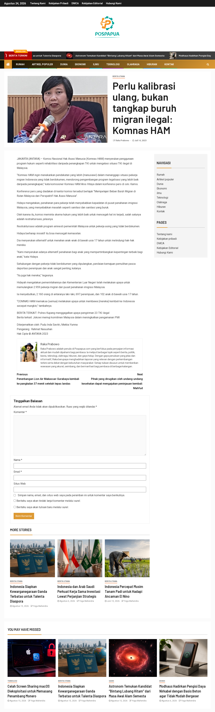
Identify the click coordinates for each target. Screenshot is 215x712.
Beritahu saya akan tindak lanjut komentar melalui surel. (48, 500)
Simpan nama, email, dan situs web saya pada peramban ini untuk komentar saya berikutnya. (71, 495)
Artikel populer (42, 64)
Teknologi (113, 64)
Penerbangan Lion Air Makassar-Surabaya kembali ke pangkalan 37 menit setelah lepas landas (48, 379)
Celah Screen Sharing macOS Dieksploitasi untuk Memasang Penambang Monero (30, 691)
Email (18, 471)
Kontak (169, 64)
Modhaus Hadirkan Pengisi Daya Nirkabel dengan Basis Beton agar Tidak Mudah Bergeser (182, 691)
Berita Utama (119, 76)
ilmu (96, 64)
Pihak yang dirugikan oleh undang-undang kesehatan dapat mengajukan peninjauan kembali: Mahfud (112, 381)
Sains (111, 681)
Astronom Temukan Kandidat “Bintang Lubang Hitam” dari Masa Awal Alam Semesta (100, 55)
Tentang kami (38, 3)
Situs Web (20, 483)
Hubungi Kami (113, 3)
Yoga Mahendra (40, 606)
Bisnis (162, 681)
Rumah (20, 64)
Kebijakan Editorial (92, 3)
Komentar (20, 412)
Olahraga (133, 64)
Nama (18, 460)
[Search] (208, 64)
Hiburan (152, 64)
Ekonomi (80, 64)
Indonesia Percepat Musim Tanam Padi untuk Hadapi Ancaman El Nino (124, 591)
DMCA (75, 3)
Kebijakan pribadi (58, 3)
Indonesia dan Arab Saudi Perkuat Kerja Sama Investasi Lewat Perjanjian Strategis (78, 591)
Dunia (64, 64)
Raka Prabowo (123, 140)
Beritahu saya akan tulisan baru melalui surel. (42, 507)
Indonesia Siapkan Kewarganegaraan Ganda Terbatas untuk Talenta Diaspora (82, 691)
